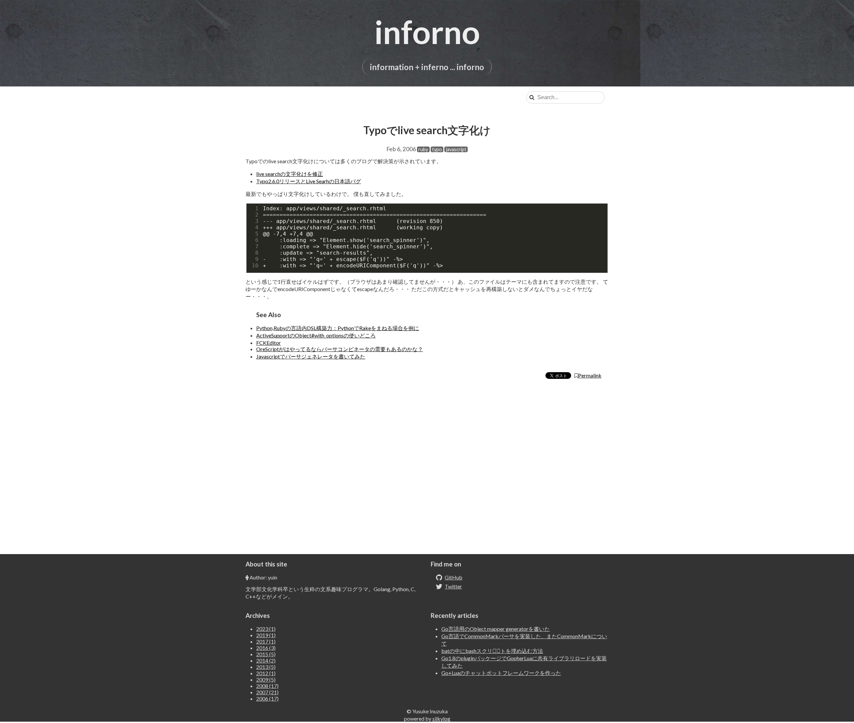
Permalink (589, 375)
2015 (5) (266, 654)
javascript (456, 149)
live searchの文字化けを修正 (289, 174)
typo (437, 149)
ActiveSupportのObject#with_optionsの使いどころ (316, 335)
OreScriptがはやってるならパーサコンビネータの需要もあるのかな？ (339, 349)
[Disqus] (427, 469)
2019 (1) (266, 635)
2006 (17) (267, 698)
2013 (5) (266, 667)
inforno (427, 31)
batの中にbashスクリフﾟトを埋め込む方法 (492, 651)
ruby (423, 149)
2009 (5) (266, 679)
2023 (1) (266, 629)
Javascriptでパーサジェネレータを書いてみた (310, 356)
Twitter (453, 586)
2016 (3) (266, 648)
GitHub (453, 577)
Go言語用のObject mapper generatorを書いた (495, 629)
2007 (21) (267, 692)
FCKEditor (268, 342)
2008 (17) (267, 686)
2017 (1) (266, 641)
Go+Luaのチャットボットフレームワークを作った (501, 673)
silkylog (441, 718)
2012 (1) (266, 673)
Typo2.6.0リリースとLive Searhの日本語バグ (308, 181)
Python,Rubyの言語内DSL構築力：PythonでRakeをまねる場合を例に (337, 328)
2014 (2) (266, 660)
